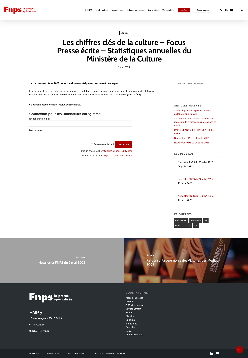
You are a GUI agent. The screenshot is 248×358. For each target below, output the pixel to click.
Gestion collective (183, 225)
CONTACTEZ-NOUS (39, 331)
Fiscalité (130, 316)
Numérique (131, 323)
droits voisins (181, 220)
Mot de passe (36, 130)
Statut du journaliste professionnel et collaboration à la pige (193, 112)
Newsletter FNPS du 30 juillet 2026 (191, 138)
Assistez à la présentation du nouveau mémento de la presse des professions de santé (195, 122)
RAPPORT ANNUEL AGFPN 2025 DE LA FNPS (194, 132)
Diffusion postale (134, 305)
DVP (206, 220)
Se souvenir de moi (104, 144)
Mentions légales (53, 354)
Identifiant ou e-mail (39, 118)
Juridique (130, 320)
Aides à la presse (134, 298)
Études (124, 33)
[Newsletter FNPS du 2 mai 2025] (62, 260)
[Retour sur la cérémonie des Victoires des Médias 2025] (186, 260)
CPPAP (129, 301)
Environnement (133, 309)
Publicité (130, 327)
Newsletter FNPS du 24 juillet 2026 (191, 142)
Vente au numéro (134, 334)
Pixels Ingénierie (79, 354)
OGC (196, 225)
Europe (129, 312)
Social (129, 331)
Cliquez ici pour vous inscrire (117, 155)
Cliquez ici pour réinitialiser (118, 151)
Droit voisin (195, 220)
